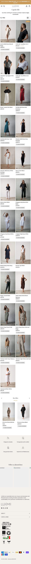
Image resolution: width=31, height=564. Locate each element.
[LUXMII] (15, 6)
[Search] (4, 6)
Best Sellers (15, 398)
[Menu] (1, 6)
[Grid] (28, 18)
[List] (30, 18)
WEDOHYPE (14, 559)
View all (15, 400)
